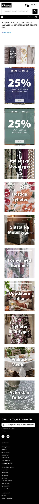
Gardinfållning (5, 486)
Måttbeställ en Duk (7, 480)
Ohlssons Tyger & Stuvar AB (17, 419)
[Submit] (35, 11)
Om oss (4, 495)
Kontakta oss (5, 455)
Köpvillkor (4, 449)
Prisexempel (5, 472)
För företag (4, 478)
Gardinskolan (5, 470)
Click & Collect (5, 452)
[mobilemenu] (1, 17)
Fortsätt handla (6, 32)
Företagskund (5, 447)
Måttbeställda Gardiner (8, 467)
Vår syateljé (5, 475)
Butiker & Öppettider (7, 498)
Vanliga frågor (5, 483)
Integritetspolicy (6, 460)
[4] (8, 436)
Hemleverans (5, 457)
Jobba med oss (6, 493)
